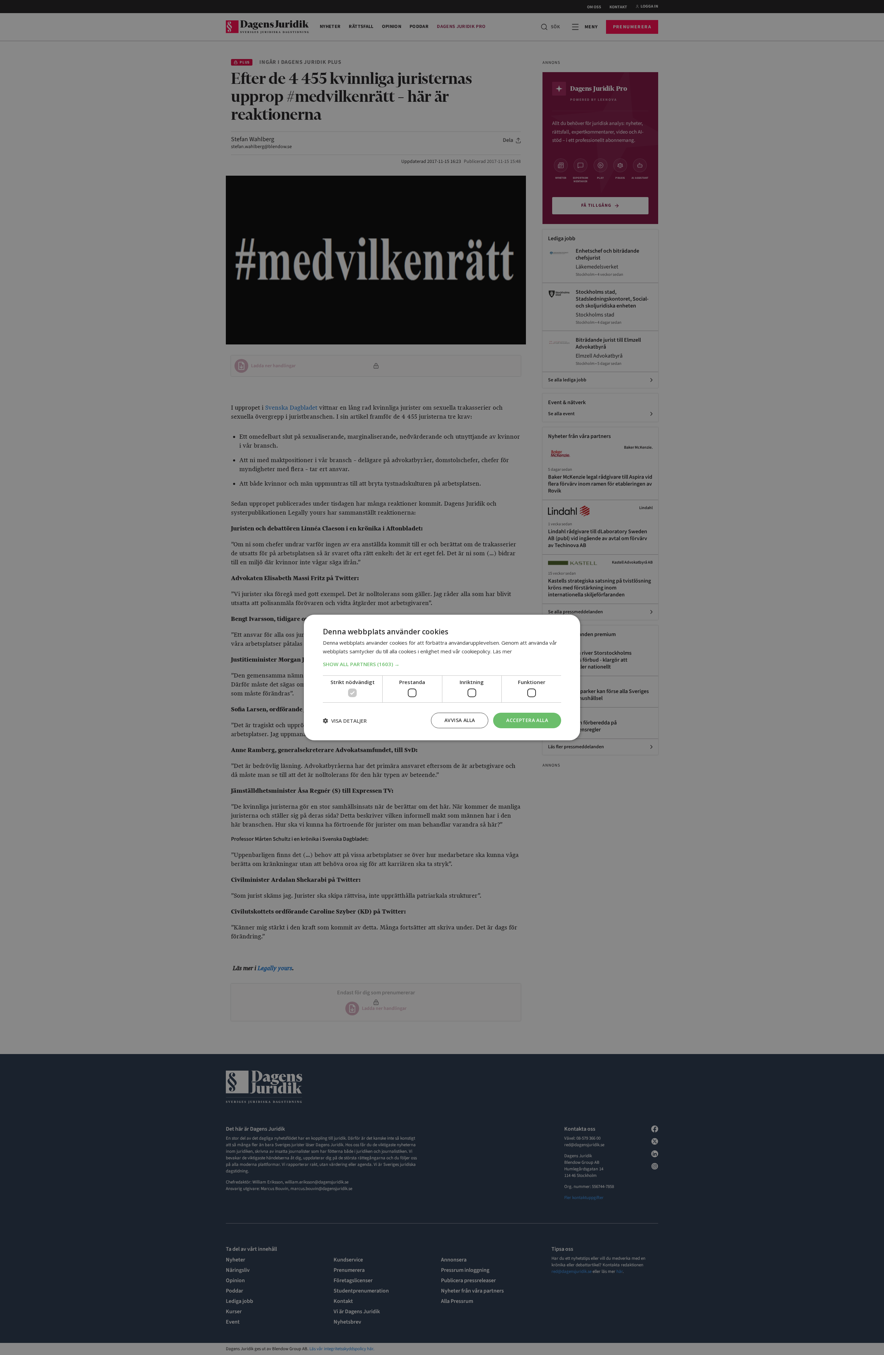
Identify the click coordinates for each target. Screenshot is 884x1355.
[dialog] (442, 677)
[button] (442, 664)
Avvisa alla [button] (459, 720)
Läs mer (502, 651)
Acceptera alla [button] (527, 720)
